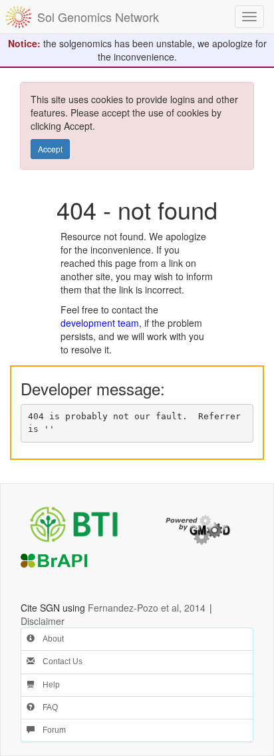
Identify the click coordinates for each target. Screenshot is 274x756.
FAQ (46, 707)
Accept (50, 148)
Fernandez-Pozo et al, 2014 (147, 607)
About (49, 639)
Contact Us (58, 661)
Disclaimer (43, 621)
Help (47, 684)
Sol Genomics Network (98, 16)
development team (100, 322)
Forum (50, 730)
